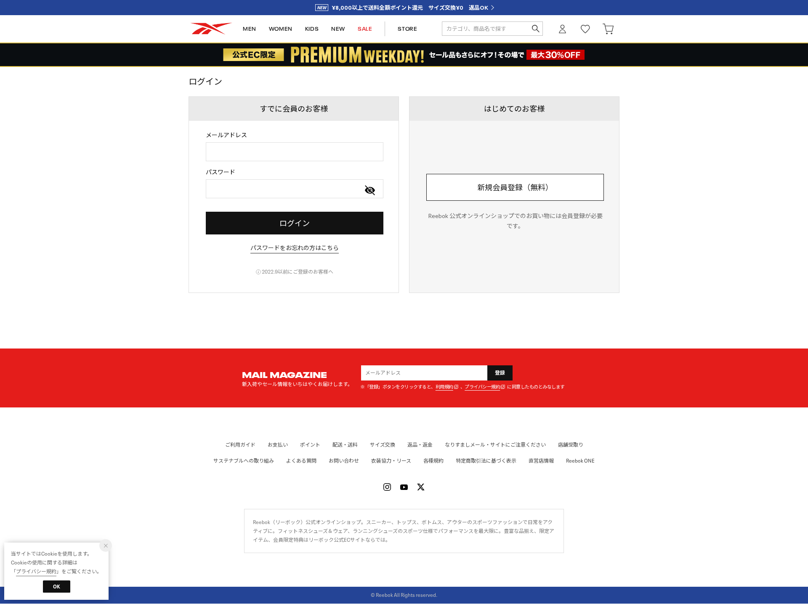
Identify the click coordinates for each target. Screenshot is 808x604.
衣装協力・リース (391, 460)
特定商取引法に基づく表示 (486, 460)
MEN (249, 28)
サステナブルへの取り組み (243, 460)
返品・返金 (420, 444)
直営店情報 (541, 460)
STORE (407, 28)
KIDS (312, 28)
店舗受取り (570, 444)
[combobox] (294, 151)
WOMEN (280, 28)
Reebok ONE (580, 460)
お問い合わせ (344, 460)
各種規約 (433, 460)
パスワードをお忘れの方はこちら (294, 247)
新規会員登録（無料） (515, 187)
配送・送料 (345, 444)
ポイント (310, 444)
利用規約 (444, 387)
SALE (365, 28)
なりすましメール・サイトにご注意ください (495, 444)
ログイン (562, 29)
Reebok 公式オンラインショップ (211, 29)
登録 (500, 373)
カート (608, 29)
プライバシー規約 (482, 387)
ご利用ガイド (240, 444)
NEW (338, 28)
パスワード (220, 172)
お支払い (278, 444)
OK (56, 586)
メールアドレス (226, 134)
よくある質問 (301, 460)
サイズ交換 (382, 444)
